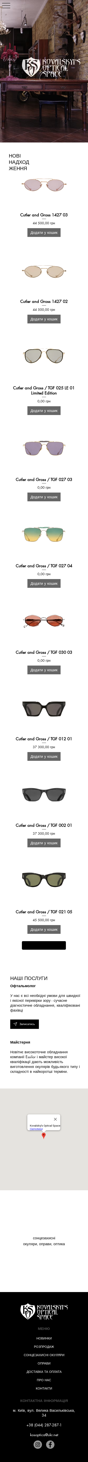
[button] (24, 1024)
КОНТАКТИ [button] (44, 1388)
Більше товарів (44, 945)
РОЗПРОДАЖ (44, 1347)
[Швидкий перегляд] (44, 183)
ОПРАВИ (44, 1363)
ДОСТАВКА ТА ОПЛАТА (44, 1372)
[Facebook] (50, 1444)
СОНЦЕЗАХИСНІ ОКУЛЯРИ (44, 1355)
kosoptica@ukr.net (44, 1434)
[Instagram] (38, 1444)
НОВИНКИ (44, 1338)
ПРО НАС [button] (44, 1380)
